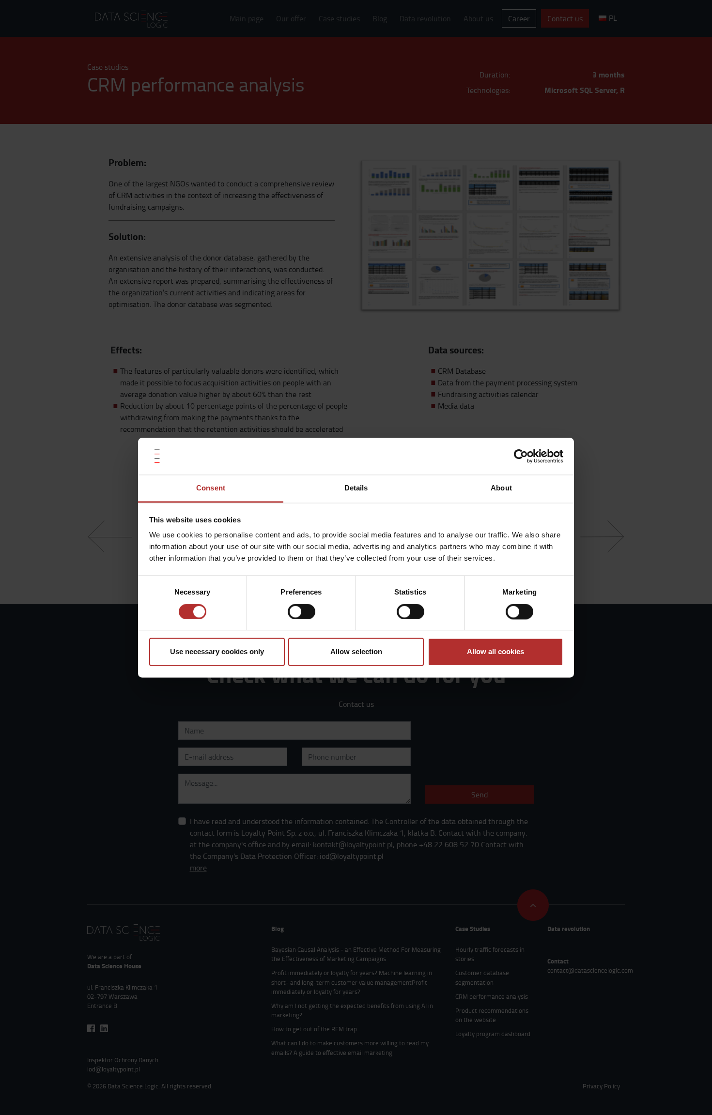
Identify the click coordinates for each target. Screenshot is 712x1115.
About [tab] (501, 488)
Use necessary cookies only (217, 652)
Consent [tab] (210, 488)
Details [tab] (356, 488)
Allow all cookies (495, 652)
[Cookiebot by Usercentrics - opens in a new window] (521, 456)
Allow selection (356, 652)
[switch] (301, 611)
